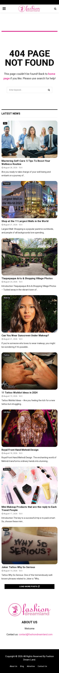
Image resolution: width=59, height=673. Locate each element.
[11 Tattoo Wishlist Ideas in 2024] (29, 371)
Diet (5, 123)
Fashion (7, 183)
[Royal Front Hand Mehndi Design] (29, 428)
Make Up (7, 298)
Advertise (31, 666)
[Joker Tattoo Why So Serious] (29, 545)
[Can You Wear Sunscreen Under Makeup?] (29, 314)
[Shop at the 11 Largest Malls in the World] (29, 199)
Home (6, 529)
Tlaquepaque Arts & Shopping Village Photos (27, 278)
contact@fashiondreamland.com (35, 634)
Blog (22, 666)
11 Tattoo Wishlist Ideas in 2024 (20, 392)
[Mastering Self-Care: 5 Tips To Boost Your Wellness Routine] (29, 139)
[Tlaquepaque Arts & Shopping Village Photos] (29, 256)
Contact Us (42, 666)
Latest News (11, 113)
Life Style (7, 412)
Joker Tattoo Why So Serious (18, 567)
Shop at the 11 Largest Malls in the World (25, 221)
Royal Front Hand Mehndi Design (20, 449)
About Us (13, 666)
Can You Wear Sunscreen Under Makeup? (25, 335)
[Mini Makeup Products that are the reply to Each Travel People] (29, 485)
